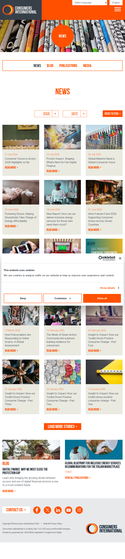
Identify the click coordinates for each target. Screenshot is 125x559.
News (37, 65)
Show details (107, 287)
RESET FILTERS (111, 113)
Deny (23, 298)
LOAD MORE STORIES (61, 426)
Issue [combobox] (46, 113)
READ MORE (8, 491)
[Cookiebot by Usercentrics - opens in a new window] (101, 258)
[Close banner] (120, 258)
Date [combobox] (75, 113)
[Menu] (117, 10)
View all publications (76, 477)
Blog (50, 65)
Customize (61, 298)
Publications (68, 65)
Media (87, 65)
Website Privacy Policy (52, 524)
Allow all (102, 298)
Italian (68, 471)
